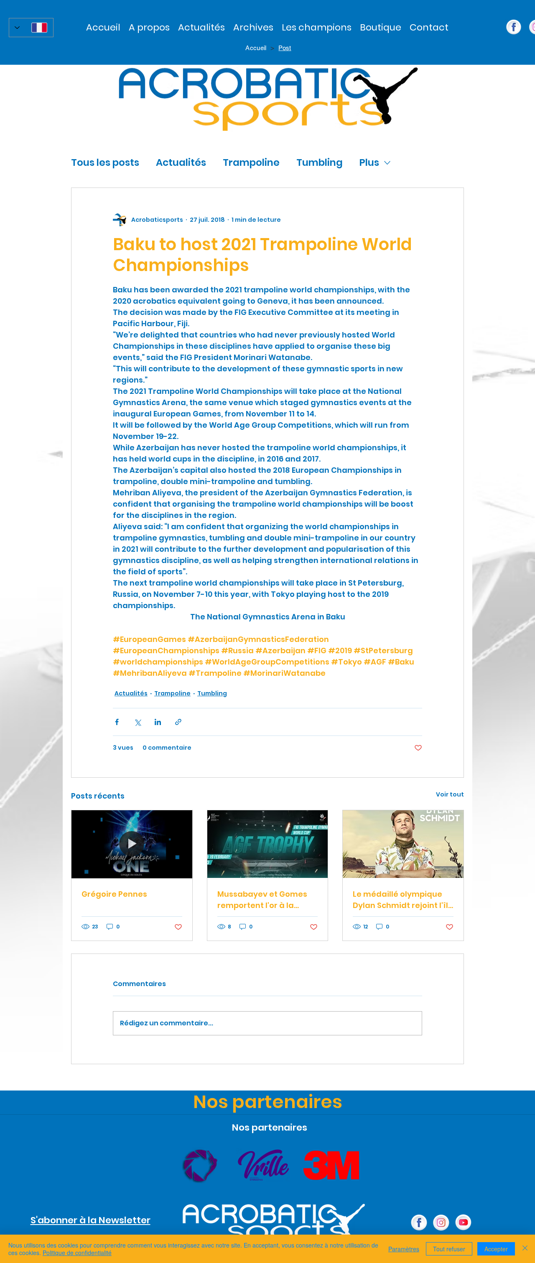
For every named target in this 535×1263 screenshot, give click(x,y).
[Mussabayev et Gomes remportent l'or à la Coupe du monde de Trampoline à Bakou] (267, 844)
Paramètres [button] (403, 1249)
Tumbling (319, 162)
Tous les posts (105, 162)
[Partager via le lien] (178, 722)
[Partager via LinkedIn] (158, 722)
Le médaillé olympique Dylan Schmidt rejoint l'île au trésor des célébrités (403, 900)
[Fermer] (525, 1248)
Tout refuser (449, 1249)
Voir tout (450, 794)
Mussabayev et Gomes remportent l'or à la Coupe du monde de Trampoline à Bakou (262, 900)
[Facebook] (419, 1223)
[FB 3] (513, 27)
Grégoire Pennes (114, 894)
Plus (369, 162)
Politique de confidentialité (77, 1252)
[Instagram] (441, 1223)
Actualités (181, 162)
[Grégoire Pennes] (131, 844)
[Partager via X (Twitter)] (137, 722)
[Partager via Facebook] (117, 722)
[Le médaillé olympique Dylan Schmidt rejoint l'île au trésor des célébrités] (403, 844)
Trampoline (251, 162)
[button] (253, 27)
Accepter (496, 1249)
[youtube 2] (463, 1223)
